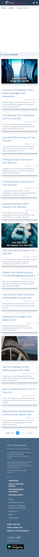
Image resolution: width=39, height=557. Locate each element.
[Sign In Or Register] (33, 3)
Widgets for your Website (18, 531)
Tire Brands (13, 481)
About (10, 514)
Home (3, 8)
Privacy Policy (13, 518)
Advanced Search (15, 495)
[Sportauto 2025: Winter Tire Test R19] (19, 71)
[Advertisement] (19, 31)
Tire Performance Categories (16, 490)
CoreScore (27, 454)
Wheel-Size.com (13, 524)
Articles (11, 8)
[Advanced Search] (36, 3)
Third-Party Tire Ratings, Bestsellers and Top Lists (17, 507)
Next (30, 433)
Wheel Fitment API (14, 527)
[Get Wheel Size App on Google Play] (17, 547)
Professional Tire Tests (16, 502)
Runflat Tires (12, 511)
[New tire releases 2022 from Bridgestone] (19, 348)
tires (8, 451)
